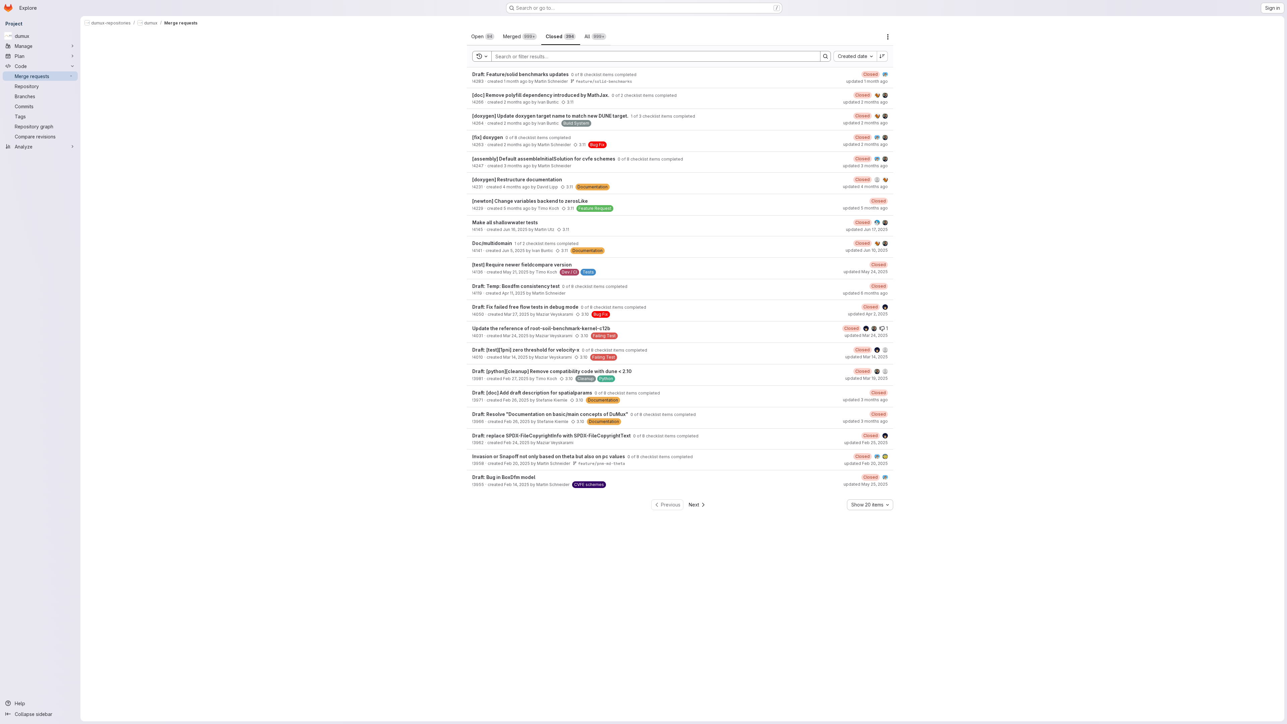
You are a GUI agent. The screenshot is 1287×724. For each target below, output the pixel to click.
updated (867, 81)
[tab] (483, 36)
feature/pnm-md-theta (601, 463)
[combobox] (855, 56)
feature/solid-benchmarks (604, 81)
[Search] (825, 56)
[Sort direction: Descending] (882, 56)
